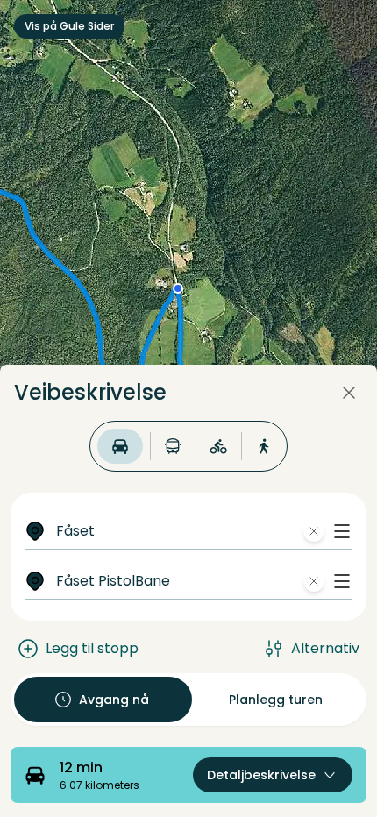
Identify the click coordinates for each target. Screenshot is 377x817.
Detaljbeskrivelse (261, 775)
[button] (341, 531)
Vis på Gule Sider (69, 25)
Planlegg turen (276, 699)
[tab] (120, 446)
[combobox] (200, 531)
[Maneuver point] (178, 288)
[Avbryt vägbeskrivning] (349, 393)
